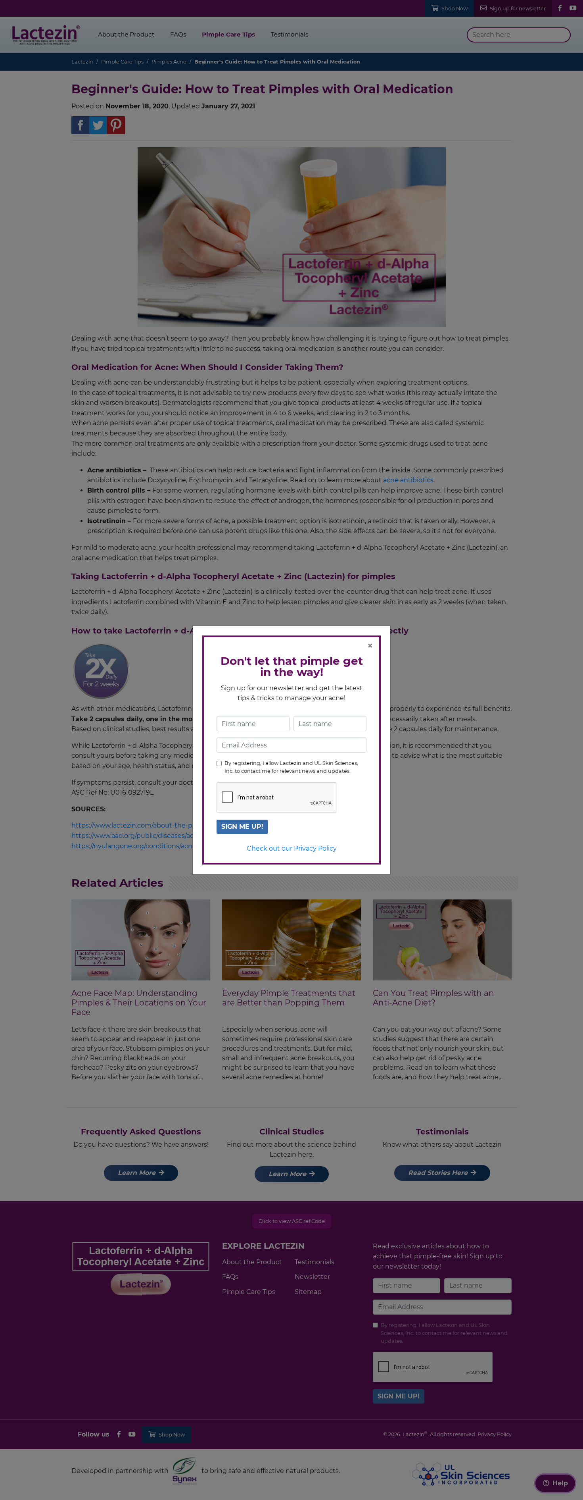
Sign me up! (242, 826)
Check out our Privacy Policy (292, 848)
